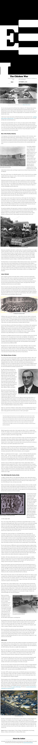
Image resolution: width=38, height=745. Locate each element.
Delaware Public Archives (26, 104)
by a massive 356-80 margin (16, 686)
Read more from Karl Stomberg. (28, 742)
